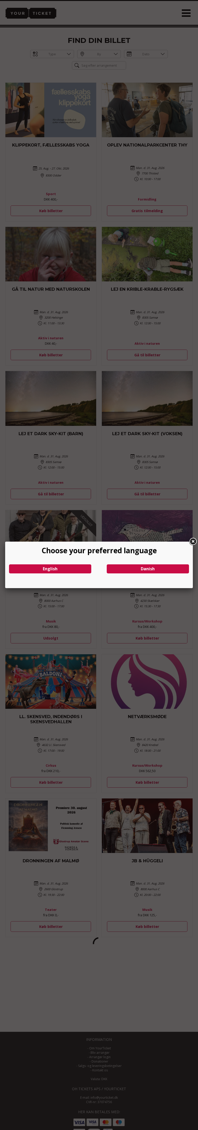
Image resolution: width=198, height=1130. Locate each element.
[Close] (192, 541)
